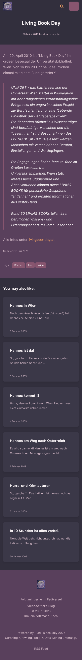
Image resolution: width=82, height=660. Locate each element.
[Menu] (74, 6)
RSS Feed (41, 649)
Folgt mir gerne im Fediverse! (41, 599)
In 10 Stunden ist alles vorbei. (35, 531)
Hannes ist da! (22, 351)
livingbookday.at (41, 240)
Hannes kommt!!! (24, 396)
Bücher (18, 265)
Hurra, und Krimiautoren (30, 486)
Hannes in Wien (23, 306)
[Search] (62, 6)
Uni (30, 265)
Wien (41, 265)
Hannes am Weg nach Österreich (37, 441)
